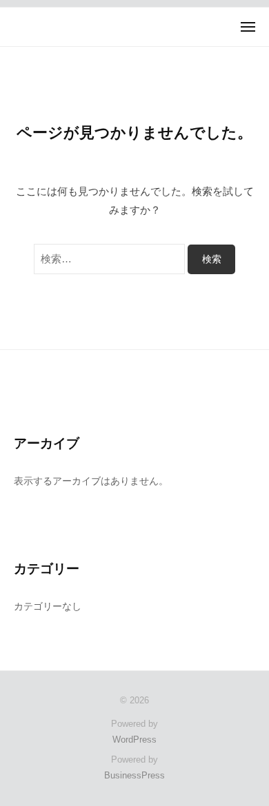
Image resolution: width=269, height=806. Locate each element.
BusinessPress (134, 775)
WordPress (134, 739)
